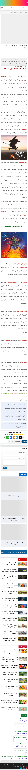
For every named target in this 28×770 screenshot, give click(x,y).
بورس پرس (24, 740)
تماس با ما (18, 764)
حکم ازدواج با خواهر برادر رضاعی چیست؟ (9, 708)
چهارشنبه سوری (18, 441)
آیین (9, 441)
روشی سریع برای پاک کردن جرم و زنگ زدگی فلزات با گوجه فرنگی (9, 666)
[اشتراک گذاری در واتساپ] (7, 437)
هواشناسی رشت (22, 758)
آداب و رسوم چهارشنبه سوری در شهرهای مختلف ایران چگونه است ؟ (14, 425)
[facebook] (24, 768)
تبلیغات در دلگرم (12, 764)
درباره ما (22, 764)
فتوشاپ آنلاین (13, 766)
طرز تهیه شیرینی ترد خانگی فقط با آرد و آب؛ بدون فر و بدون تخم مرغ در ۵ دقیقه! (10, 659)
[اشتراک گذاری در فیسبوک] (11, 437)
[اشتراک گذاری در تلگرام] (17, 437)
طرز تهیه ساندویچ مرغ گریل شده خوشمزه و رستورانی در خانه (9, 701)
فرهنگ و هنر (23, 727)
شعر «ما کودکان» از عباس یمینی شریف (10, 680)
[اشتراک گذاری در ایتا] (14, 437)
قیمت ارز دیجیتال (22, 733)
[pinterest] (26, 768)
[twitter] (21, 768)
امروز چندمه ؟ (23, 721)
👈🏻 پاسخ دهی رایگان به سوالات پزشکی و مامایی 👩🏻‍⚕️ (14, 552)
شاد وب (24, 752)
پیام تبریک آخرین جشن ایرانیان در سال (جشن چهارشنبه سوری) (15, 410)
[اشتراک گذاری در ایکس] (20, 437)
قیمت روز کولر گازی (21, 746)
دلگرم (11, 758)
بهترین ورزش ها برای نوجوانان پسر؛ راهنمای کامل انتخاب (9, 673)
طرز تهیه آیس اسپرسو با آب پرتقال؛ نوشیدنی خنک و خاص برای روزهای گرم (9, 652)
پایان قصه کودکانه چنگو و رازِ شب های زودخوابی (9, 687)
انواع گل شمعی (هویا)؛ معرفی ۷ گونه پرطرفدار (10, 694)
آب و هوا (19, 766)
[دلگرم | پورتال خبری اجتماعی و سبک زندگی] (26, 3)
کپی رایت (6, 764)
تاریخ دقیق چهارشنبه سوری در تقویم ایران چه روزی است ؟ (14, 417)
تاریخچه (12, 441)
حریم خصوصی (24, 766)
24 (2, 52)
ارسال (5, 468)
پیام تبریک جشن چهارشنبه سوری (16, 404)
